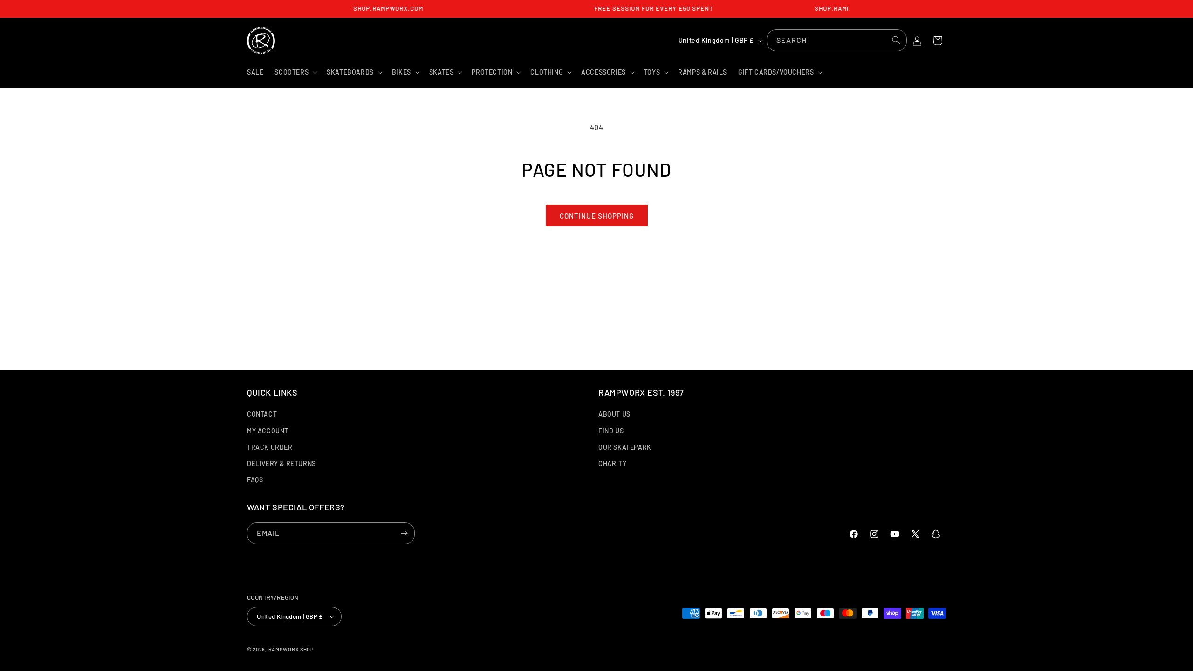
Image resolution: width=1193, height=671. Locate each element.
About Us (614, 414)
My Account (267, 431)
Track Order (270, 447)
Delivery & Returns (281, 463)
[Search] (896, 40)
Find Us (611, 431)
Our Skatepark (624, 447)
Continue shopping (597, 216)
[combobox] (836, 40)
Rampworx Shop (291, 649)
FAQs (255, 480)
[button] (295, 72)
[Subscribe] (404, 533)
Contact (262, 414)
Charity (612, 463)
